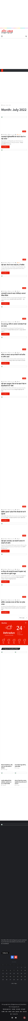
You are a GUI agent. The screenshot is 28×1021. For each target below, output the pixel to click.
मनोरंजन (9, 1011)
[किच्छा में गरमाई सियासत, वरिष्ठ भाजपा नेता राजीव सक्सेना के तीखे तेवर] (7, 707)
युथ (11, 1014)
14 (13, 973)
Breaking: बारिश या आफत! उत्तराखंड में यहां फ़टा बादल (13, 325)
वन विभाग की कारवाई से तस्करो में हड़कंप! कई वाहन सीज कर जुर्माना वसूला (13, 572)
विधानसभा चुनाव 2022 (7, 1009)
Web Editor (4, 134)
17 (25, 973)
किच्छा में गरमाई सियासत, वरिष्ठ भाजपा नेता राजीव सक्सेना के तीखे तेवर (6, 766)
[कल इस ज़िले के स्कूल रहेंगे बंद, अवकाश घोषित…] (21, 707)
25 (3, 979)
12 (6, 973)
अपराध (13, 1011)
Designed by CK (15, 1006)
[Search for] (26, 36)
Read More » (5, 147)
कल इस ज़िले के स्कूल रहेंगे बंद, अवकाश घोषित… (20, 765)
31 (25, 979)
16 (21, 973)
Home (3, 105)
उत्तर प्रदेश (18, 1009)
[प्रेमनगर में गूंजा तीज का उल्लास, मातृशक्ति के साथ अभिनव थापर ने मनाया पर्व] (21, 775)
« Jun (12, 983)
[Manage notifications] (24, 1018)
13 (10, 973)
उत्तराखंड (13, 1009)
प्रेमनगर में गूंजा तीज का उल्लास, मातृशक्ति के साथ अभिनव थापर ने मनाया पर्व (21, 782)
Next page (22, 617)
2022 (7, 105)
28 (13, 979)
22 (17, 976)
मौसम (21, 1011)
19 (6, 976)
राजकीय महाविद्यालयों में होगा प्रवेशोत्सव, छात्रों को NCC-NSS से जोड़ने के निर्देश (6, 782)
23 (21, 976)
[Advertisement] (14, 14)
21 (13, 976)
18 (3, 976)
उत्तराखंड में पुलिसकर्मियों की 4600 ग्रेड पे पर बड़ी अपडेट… (13, 137)
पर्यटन (6, 1011)
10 (25, 970)
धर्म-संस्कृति (23, 1009)
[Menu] (2, 36)
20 (10, 976)
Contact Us (15, 1014)
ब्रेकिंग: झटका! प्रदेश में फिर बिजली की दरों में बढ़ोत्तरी (13, 513)
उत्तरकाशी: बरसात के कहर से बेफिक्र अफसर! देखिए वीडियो (13, 294)
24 (25, 976)
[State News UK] (7, 31)
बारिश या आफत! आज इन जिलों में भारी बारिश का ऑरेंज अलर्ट (13, 355)
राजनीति (3, 1011)
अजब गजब (24, 1011)
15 (17, 973)
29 (17, 979)
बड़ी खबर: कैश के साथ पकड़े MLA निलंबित (12, 265)
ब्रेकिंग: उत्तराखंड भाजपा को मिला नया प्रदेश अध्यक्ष (13, 603)
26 (6, 979)
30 (21, 979)
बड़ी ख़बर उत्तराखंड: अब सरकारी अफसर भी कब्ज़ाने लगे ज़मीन (12, 542)
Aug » (15, 983)
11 (3, 973)
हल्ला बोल (17, 1011)
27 (10, 979)
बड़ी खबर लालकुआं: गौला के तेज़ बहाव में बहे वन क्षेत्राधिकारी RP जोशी (13, 384)
